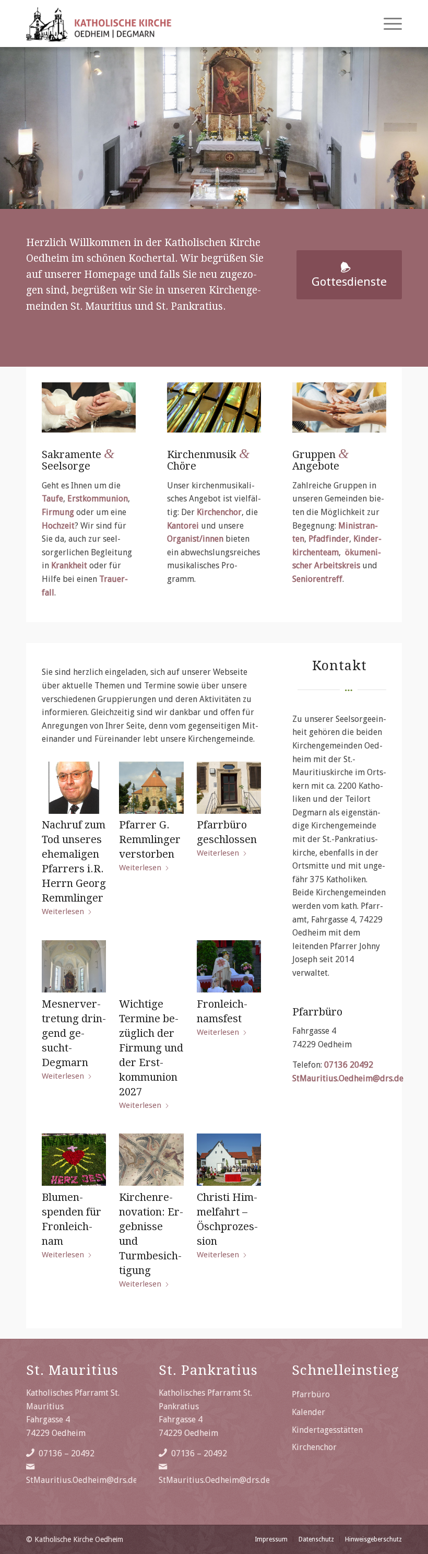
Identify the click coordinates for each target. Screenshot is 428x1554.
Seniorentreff (317, 579)
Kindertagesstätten (327, 1430)
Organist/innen (195, 539)
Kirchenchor (314, 1447)
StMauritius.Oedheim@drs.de (347, 1078)
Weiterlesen (63, 911)
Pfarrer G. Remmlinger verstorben (150, 839)
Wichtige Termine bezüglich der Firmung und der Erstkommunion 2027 (151, 1048)
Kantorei (183, 526)
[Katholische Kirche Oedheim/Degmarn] (99, 23)
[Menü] (387, 23)
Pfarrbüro (311, 1394)
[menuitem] (387, 23)
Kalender (308, 1412)
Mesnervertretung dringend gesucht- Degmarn (74, 1033)
